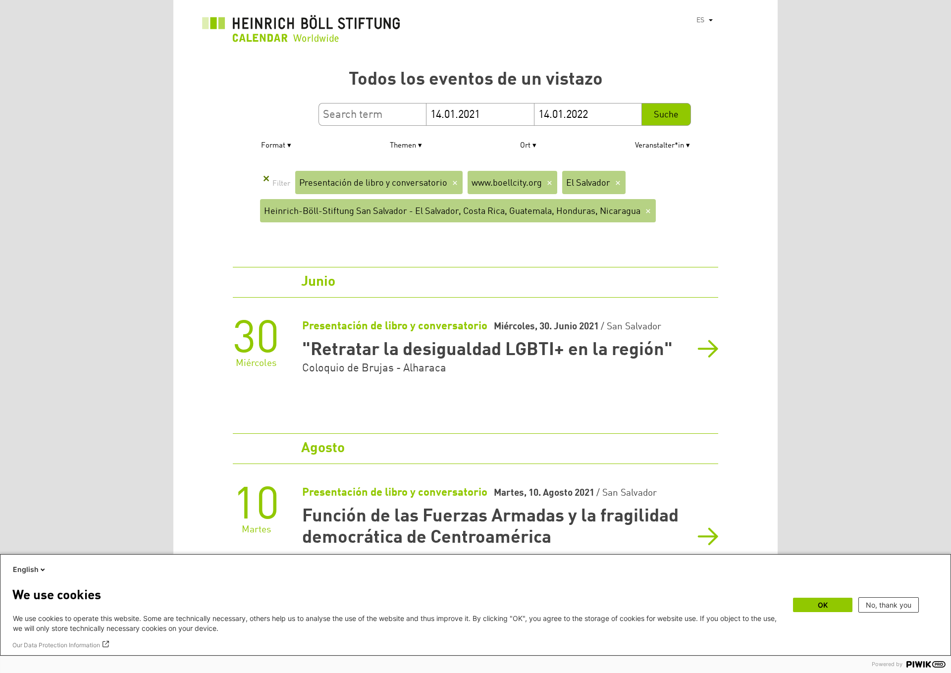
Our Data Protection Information (56, 645)
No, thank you (888, 605)
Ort (525, 146)
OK (823, 605)
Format (273, 146)
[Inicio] (301, 31)
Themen (403, 146)
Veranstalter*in (659, 146)
